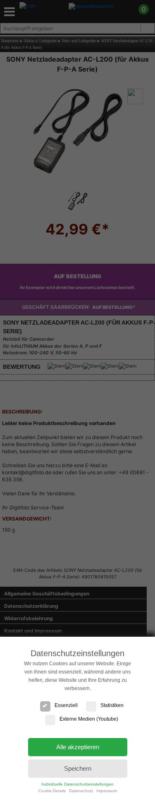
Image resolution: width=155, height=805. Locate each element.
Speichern (77, 768)
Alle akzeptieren (77, 746)
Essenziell (66, 705)
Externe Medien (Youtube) (89, 719)
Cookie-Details (52, 790)
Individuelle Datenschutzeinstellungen (77, 784)
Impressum (106, 790)
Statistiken (112, 705)
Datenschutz (81, 790)
